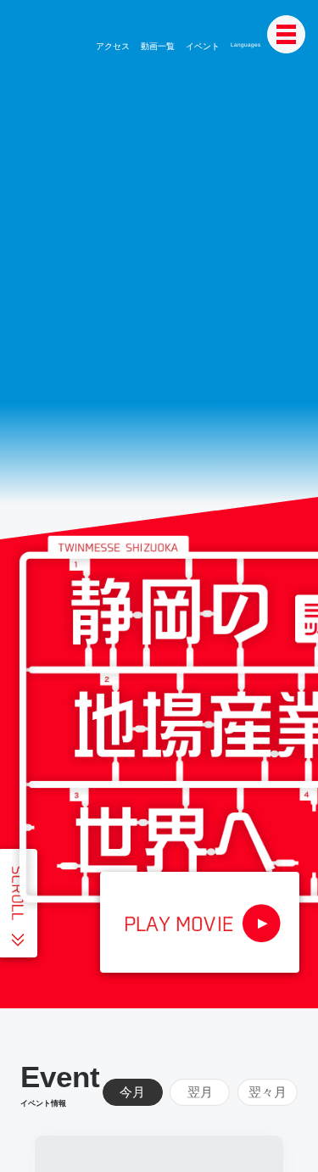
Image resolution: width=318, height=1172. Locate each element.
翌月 (200, 1092)
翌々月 (267, 1092)
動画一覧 (159, 46)
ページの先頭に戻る (289, 1143)
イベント (202, 46)
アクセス (115, 46)
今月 (132, 1092)
